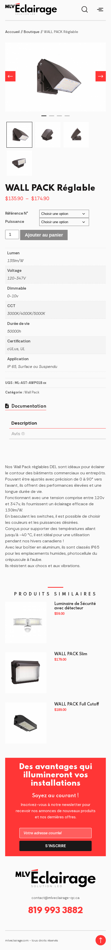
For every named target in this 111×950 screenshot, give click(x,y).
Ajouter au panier (44, 235)
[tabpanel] (55, 77)
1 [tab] (43, 118)
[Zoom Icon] (55, 77)
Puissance (14, 221)
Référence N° (16, 213)
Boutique (31, 31)
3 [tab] (59, 118)
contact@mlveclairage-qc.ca (55, 898)
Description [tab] (24, 423)
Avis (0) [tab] (18, 434)
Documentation (28, 406)
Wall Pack (31, 392)
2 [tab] (51, 118)
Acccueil (12, 31)
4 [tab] (67, 118)
